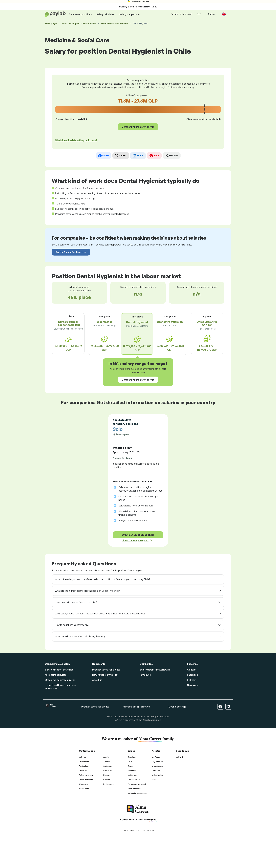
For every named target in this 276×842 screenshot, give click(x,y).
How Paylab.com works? (105, 674)
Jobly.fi (179, 757)
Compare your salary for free (138, 126)
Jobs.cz (82, 757)
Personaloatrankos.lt (137, 784)
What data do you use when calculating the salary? (80, 636)
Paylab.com (108, 784)
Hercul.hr (156, 770)
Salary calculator (105, 14)
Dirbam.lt (132, 770)
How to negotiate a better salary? (72, 624)
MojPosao (156, 757)
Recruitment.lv (134, 789)
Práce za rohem (86, 779)
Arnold (106, 757)
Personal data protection (136, 706)
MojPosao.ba (157, 761)
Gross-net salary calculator (60, 680)
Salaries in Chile (79, 23)
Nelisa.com (84, 789)
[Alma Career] (138, 809)
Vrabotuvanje (157, 766)
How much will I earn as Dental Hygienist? (76, 602)
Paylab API (145, 674)
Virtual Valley (157, 775)
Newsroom (193, 685)
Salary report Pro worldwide (155, 669)
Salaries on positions (80, 14)
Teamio (106, 761)
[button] (225, 14)
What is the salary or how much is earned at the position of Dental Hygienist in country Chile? (102, 579)
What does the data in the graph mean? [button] (76, 140)
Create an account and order (138, 534)
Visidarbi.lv (132, 775)
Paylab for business (181, 14)
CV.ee (130, 766)
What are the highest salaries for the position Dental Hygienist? (87, 590)
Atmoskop (83, 784)
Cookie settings (177, 706)
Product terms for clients (106, 669)
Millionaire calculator (56, 674)
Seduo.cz (107, 766)
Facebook (192, 674)
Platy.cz (107, 775)
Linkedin (191, 680)
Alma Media (148, 720)
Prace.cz (83, 770)
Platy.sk (106, 779)
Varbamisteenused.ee (137, 793)
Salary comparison (129, 14)
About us (97, 680)
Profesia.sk (84, 761)
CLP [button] (199, 14)
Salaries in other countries (59, 669)
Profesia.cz (84, 766)
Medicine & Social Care (114, 23)
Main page (51, 23)
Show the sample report (135, 540)
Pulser (154, 779)
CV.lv (130, 761)
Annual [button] (212, 14)
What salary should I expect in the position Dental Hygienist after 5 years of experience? (100, 613)
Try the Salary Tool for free (70, 252)
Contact (191, 669)
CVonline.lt (132, 757)
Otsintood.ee (134, 779)
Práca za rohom (86, 775)
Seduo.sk (107, 770)
